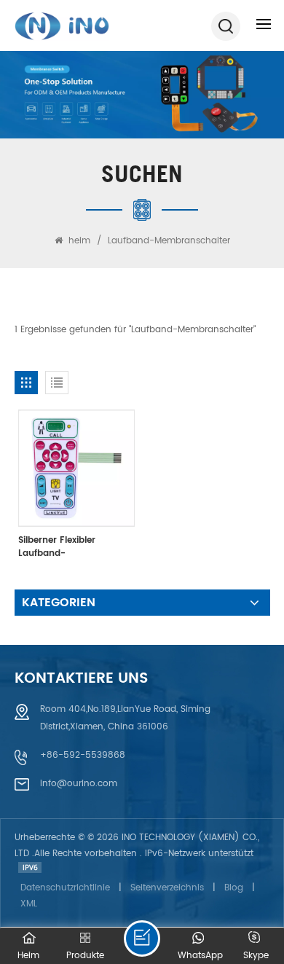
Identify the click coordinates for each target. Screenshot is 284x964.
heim (79, 241)
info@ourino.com (78, 784)
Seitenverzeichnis (167, 888)
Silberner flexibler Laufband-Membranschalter (58, 547)
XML (28, 904)
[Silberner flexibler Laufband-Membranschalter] (76, 467)
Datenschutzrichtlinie (65, 888)
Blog (233, 888)
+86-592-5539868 (82, 755)
